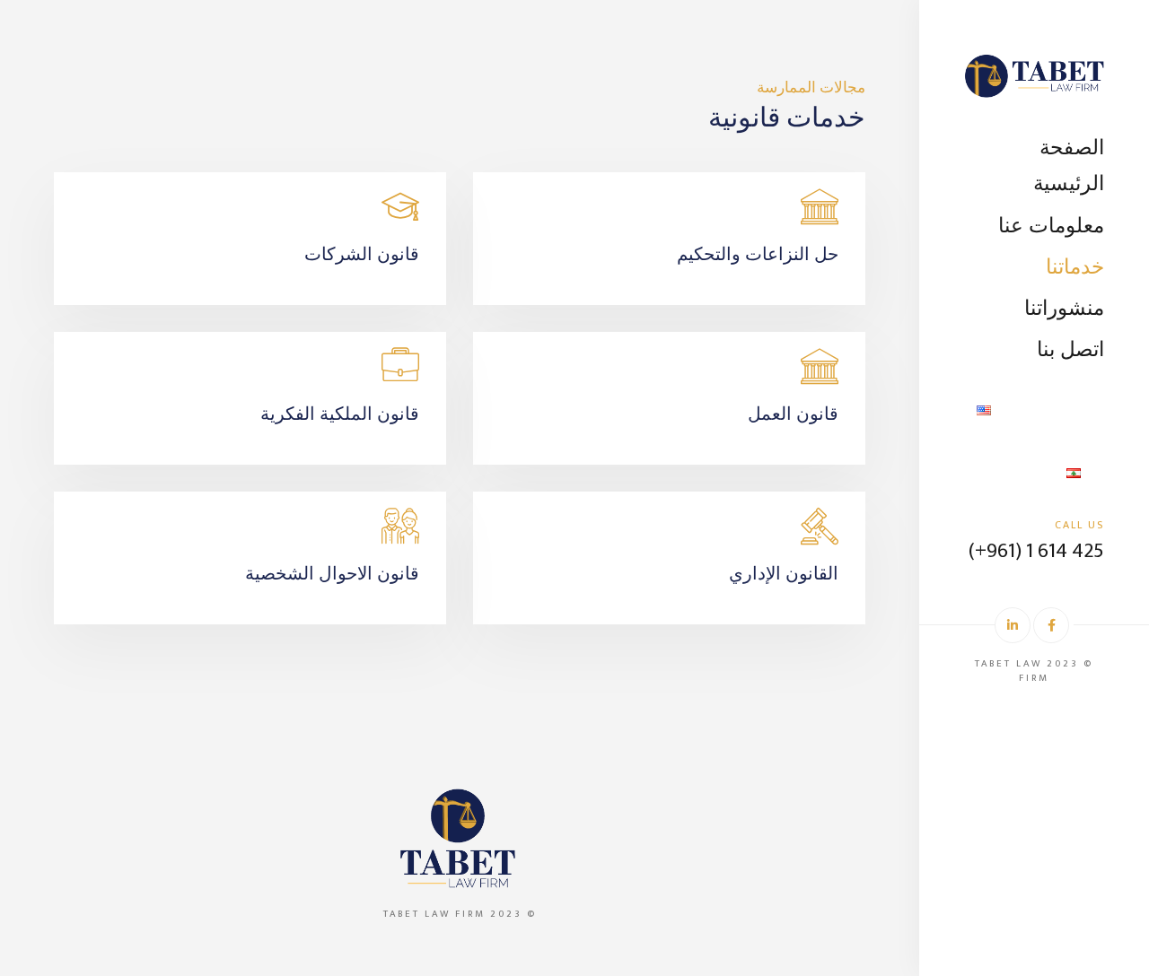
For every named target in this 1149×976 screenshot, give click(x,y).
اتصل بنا (1070, 348)
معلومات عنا (1051, 224)
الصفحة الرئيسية (1068, 164)
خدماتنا (1075, 265)
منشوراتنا (1064, 306)
